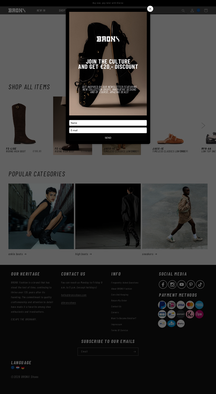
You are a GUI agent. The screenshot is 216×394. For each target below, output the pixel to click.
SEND (108, 137)
